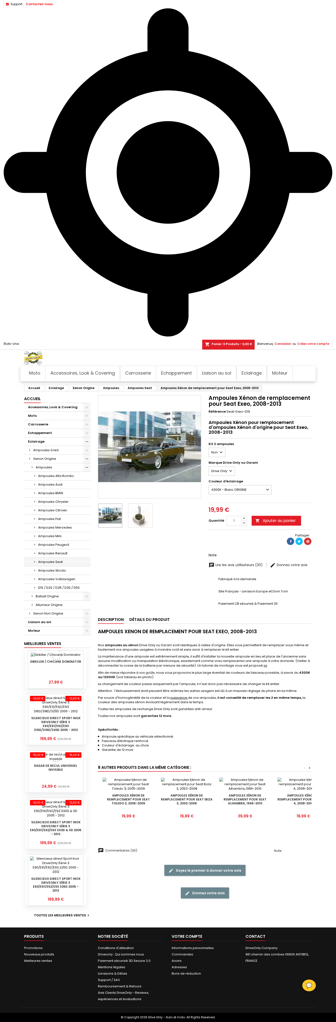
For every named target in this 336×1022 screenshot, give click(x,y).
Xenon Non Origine (48, 613)
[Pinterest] (307, 541)
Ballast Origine (47, 596)
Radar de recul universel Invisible (55, 768)
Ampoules (44, 467)
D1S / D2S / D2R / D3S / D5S (59, 587)
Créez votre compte (313, 344)
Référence (217, 411)
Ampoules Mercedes (55, 527)
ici (265, 665)
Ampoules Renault (52, 553)
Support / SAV (109, 980)
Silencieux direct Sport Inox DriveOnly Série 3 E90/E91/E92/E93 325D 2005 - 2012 (55, 885)
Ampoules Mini (49, 536)
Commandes (182, 954)
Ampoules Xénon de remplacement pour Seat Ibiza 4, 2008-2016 (303, 799)
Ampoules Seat (50, 562)
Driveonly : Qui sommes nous (121, 954)
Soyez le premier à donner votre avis (208, 870)
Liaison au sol (39, 622)
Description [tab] (111, 619)
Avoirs (177, 960)
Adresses (179, 967)
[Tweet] (299, 541)
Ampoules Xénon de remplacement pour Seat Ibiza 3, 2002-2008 (187, 799)
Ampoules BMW (50, 493)
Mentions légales (111, 967)
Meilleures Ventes (42, 643)
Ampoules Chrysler (53, 501)
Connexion (283, 344)
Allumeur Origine (49, 604)
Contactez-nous (39, 4)
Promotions (33, 948)
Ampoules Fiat (49, 519)
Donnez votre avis (291, 564)
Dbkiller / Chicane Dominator (55, 661)
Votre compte (187, 936)
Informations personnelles (193, 948)
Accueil (32, 399)
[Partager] (290, 541)
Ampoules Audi (50, 484)
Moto (32, 415)
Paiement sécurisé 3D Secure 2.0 (124, 960)
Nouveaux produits (39, 954)
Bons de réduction (186, 973)
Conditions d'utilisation (116, 948)
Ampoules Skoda (52, 570)
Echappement (40, 433)
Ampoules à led (46, 450)
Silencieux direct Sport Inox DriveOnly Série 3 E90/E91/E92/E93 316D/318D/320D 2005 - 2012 (55, 724)
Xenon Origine (44, 458)
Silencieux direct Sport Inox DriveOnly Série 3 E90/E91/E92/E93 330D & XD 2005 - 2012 (55, 828)
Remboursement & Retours (119, 986)
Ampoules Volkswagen (56, 579)
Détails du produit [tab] (149, 619)
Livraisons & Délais (112, 973)
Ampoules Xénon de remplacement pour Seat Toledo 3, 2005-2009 (128, 799)
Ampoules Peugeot (53, 544)
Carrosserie (38, 424)
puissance (179, 697)
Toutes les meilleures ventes (62, 915)
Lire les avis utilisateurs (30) (239, 564)
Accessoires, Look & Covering (52, 407)
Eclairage (36, 441)
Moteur (34, 630)
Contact (255, 936)
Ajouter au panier (275, 520)
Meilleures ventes (38, 960)
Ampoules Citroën (52, 510)
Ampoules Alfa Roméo (56, 476)
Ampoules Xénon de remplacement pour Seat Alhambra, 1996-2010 (245, 799)
